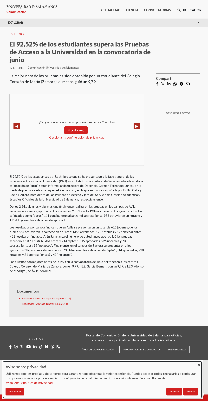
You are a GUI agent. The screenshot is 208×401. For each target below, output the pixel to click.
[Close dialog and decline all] (199, 363)
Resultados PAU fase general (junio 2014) (45, 303)
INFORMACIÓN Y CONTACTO (141, 349)
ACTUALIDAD (110, 10)
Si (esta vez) (76, 130)
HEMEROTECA (177, 349)
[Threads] (52, 347)
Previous (16, 126)
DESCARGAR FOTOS (178, 113)
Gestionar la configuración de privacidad (76, 137)
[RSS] (58, 347)
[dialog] (102, 379)
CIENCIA (132, 10)
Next (137, 126)
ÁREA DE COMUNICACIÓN (98, 349)
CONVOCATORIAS (157, 10)
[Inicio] (33, 9)
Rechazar (174, 391)
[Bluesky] (46, 347)
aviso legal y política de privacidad (29, 383)
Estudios (17, 34)
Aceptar (191, 391)
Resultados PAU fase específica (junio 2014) (46, 298)
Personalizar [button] (15, 391)
